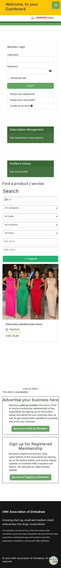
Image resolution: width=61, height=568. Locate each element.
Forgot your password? (22, 94)
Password (12, 66)
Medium (16, 408)
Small (53, 405)
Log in (30, 85)
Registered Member (31, 454)
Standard (44, 405)
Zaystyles (16, 317)
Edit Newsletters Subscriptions (26, 138)
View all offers (30, 389)
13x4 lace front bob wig (21, 312)
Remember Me (18, 78)
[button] (55, 5)
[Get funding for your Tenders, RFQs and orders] (43, 18)
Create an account (20, 106)
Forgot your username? (22, 100)
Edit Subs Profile (19, 172)
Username (12, 55)
